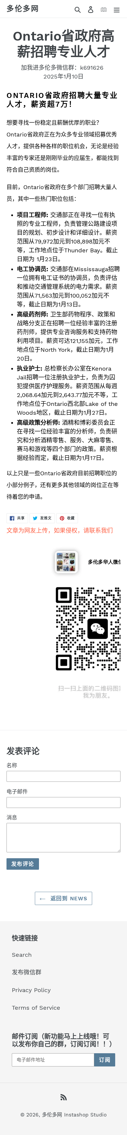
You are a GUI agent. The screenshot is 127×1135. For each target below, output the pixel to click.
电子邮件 (17, 792)
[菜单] (116, 8)
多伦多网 (22, 8)
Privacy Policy (31, 990)
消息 (11, 817)
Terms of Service (36, 1007)
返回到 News (68, 898)
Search (22, 954)
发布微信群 (26, 972)
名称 (11, 765)
